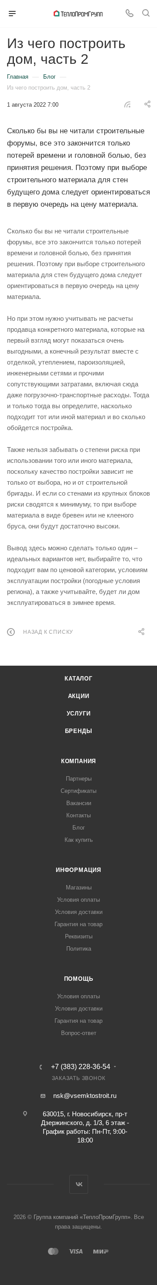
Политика (78, 948)
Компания (78, 761)
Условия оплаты (78, 899)
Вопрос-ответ (78, 1033)
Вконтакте (78, 1184)
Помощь (78, 979)
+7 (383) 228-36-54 (80, 1066)
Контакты (78, 815)
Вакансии (78, 803)
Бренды (78, 731)
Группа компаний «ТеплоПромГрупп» (82, 1217)
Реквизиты (78, 936)
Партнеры (79, 778)
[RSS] (127, 104)
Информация (78, 870)
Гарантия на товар (78, 924)
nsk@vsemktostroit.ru (84, 1095)
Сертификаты (78, 791)
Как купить (79, 840)
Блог (78, 827)
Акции (78, 696)
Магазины (79, 887)
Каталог (78, 678)
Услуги (79, 713)
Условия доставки (78, 912)
